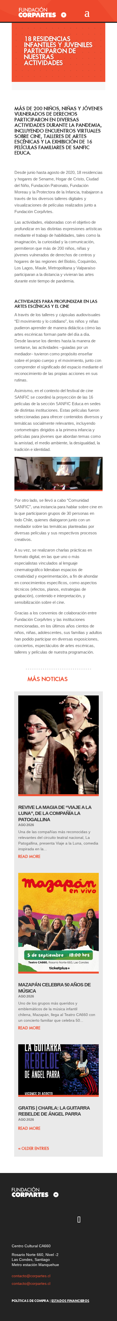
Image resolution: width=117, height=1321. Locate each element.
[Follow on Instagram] (16, 1220)
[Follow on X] (31, 1220)
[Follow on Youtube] (47, 1220)
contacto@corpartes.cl (31, 1276)
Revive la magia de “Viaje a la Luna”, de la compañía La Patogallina (54, 813)
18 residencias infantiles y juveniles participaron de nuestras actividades (58, 51)
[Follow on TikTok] (79, 1220)
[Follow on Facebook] (63, 1220)
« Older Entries (33, 1148)
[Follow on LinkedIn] (94, 1220)
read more (29, 856)
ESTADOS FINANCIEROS (70, 1300)
